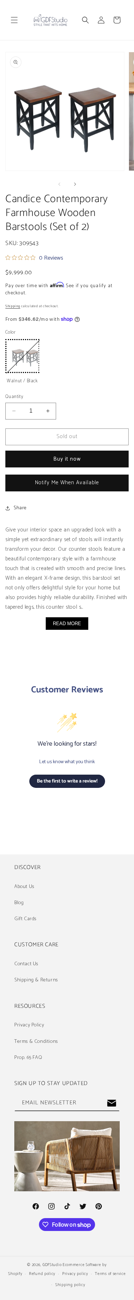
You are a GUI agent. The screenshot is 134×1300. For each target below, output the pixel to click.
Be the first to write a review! (67, 781)
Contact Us (26, 964)
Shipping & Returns (36, 980)
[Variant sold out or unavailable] (22, 356)
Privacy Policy (29, 1025)
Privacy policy (75, 1274)
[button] (14, 20)
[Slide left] (59, 184)
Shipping (12, 306)
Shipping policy (70, 1285)
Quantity (14, 397)
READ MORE (67, 623)
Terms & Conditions (36, 1041)
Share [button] (20, 508)
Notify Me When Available (67, 482)
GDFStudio (52, 1265)
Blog (19, 903)
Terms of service (110, 1274)
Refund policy (42, 1274)
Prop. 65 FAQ (28, 1058)
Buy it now (67, 459)
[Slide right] (75, 184)
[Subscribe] (111, 1103)
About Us (24, 887)
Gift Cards (25, 919)
